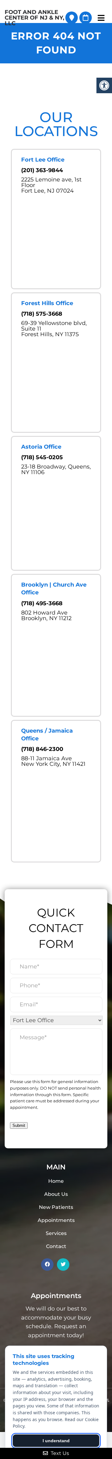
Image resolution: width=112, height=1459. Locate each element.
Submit (18, 1125)
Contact (56, 1246)
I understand (56, 1440)
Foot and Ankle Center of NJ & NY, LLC (34, 17)
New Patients (56, 1207)
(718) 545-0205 (42, 457)
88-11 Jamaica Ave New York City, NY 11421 (53, 761)
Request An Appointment (85, 17)
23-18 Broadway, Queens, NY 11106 (56, 469)
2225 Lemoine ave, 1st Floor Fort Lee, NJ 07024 (51, 185)
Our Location (71, 17)
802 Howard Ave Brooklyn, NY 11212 (46, 615)
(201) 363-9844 (42, 170)
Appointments (56, 1220)
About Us (56, 1194)
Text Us (59, 1453)
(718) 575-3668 (41, 314)
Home (56, 1181)
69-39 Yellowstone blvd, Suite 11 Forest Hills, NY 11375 (54, 328)
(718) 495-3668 (42, 603)
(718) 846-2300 (42, 749)
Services (56, 1233)
